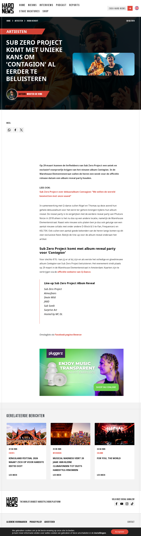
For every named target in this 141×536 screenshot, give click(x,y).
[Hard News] (8, 8)
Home (22, 5)
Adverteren (49, 522)
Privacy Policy (36, 522)
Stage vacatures (29, 11)
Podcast (61, 5)
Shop (46, 11)
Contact (131, 522)
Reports (74, 5)
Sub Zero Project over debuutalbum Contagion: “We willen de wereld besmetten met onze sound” (77, 193)
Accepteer (119, 531)
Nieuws (32, 5)
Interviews (46, 5)
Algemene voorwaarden (16, 522)
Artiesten (19, 21)
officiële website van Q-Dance (74, 271)
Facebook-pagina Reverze (68, 334)
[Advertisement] (82, 140)
